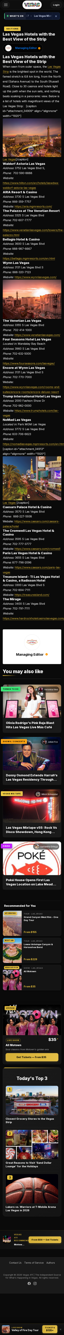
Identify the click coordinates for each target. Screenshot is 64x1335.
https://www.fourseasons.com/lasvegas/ (29, 363)
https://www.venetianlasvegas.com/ (37, 335)
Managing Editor (26, 48)
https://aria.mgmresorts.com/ (33, 206)
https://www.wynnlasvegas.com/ (35, 277)
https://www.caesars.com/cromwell (37, 548)
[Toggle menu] (6, 5)
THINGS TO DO (11, 689)
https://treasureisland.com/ (32, 594)
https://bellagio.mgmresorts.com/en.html (29, 258)
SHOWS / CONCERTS (14, 741)
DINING (6, 846)
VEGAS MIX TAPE (12, 794)
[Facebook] (29, 1283)
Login (56, 4)
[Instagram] (35, 1283)
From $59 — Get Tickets (45, 1239)
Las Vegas (9, 159)
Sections (12, 29)
